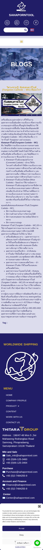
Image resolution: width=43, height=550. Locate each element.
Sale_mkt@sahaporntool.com (19, 455)
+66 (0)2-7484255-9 (16, 475)
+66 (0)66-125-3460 (16, 459)
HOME (9, 395)
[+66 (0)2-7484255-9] (3, 476)
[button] (39, 506)
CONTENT (11, 411)
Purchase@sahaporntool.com (20, 472)
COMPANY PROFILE (16, 400)
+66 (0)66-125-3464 (16, 462)
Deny (21, 535)
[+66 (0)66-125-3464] (3, 463)
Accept (21, 528)
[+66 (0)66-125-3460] (3, 459)
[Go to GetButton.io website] (37, 547)
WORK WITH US (14, 417)
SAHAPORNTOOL (21, 15)
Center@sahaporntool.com (18, 497)
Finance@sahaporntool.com (19, 485)
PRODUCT (11, 406)
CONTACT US (13, 422)
